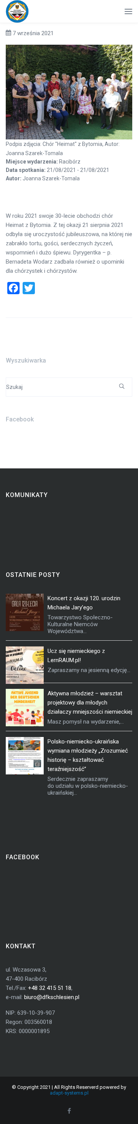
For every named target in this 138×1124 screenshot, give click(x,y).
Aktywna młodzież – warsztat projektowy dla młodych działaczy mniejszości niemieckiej (90, 702)
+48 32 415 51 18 (49, 988)
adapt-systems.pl (69, 1093)
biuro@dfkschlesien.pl (51, 997)
